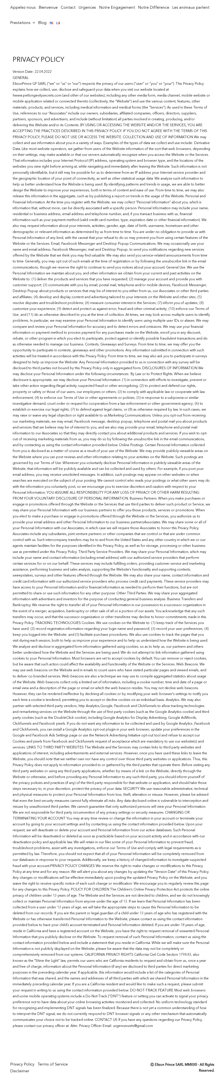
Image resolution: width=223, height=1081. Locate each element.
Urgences (87, 8)
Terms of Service (52, 1064)
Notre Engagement (117, 8)
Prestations (20, 23)
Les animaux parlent (190, 8)
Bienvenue (48, 8)
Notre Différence (153, 8)
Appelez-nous (23, 8)
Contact (68, 8)
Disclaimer (19, 1071)
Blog (42, 23)
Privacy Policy (22, 1064)
